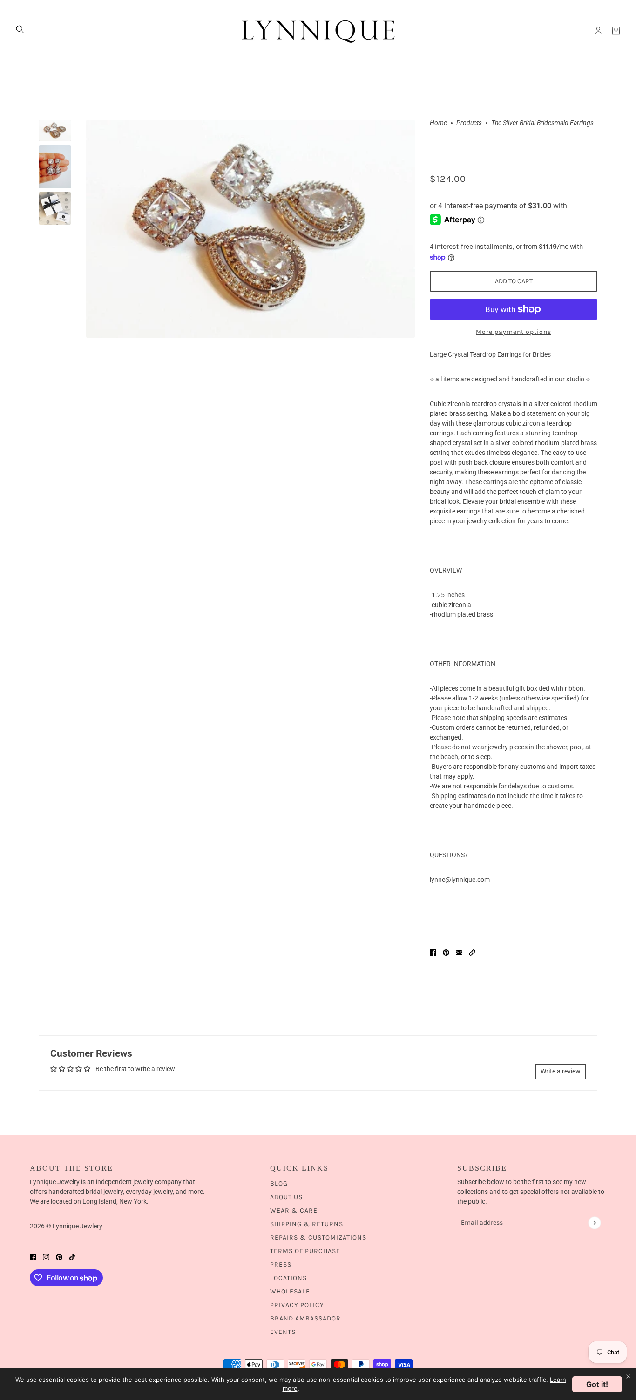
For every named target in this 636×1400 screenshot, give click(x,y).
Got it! (597, 1384)
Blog (279, 1183)
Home (438, 123)
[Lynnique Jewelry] (318, 30)
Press (280, 1264)
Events (283, 1332)
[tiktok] (72, 1257)
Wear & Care (294, 1210)
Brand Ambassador (305, 1318)
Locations (288, 1278)
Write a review (561, 1071)
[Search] (20, 29)
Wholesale (290, 1291)
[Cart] (616, 31)
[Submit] (594, 1222)
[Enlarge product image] (250, 229)
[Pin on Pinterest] (446, 952)
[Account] (598, 31)
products (469, 123)
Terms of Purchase (305, 1251)
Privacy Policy (297, 1305)
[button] (472, 952)
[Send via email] (459, 952)
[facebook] (33, 1257)
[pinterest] (59, 1257)
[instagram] (46, 1257)
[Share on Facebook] (433, 952)
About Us (286, 1197)
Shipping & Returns (306, 1224)
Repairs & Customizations (318, 1237)
